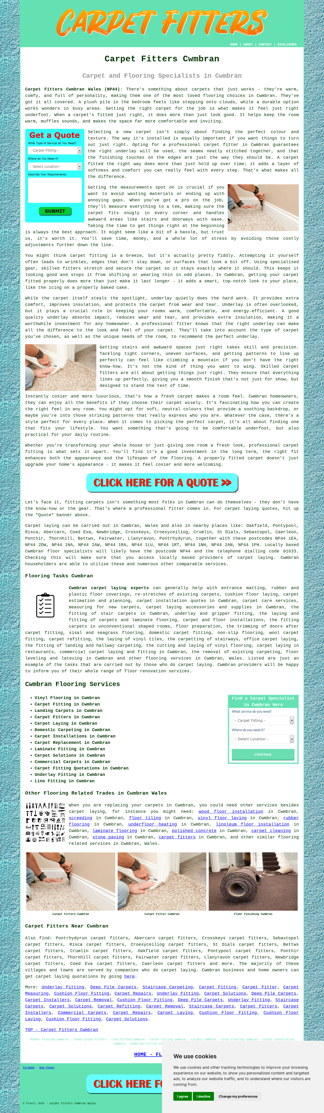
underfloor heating (152, 824)
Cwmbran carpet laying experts (109, 588)
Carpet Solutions (225, 993)
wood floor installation (231, 811)
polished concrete (194, 830)
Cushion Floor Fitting (81, 993)
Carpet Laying (175, 1012)
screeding (80, 818)
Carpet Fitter (259, 987)
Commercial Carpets (82, 1012)
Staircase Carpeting (168, 987)
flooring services (168, 658)
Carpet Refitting (119, 1006)
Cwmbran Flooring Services (72, 684)
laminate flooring (115, 830)
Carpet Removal (93, 1000)
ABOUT (248, 44)
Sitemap (28, 1067)
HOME (234, 44)
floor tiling (145, 818)
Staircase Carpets (211, 1006)
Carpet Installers (47, 1000)
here (129, 976)
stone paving (108, 837)
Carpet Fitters (258, 1006)
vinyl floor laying (222, 818)
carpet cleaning (271, 830)
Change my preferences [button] (238, 1096)
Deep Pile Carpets (113, 987)
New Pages (46, 1067)
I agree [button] (182, 1096)
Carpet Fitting (217, 987)
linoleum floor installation (253, 824)
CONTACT (265, 44)
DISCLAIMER (287, 44)
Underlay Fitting (63, 987)
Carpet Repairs (133, 993)
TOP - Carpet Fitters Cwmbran (61, 1029)
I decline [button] (203, 1096)
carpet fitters (177, 837)
